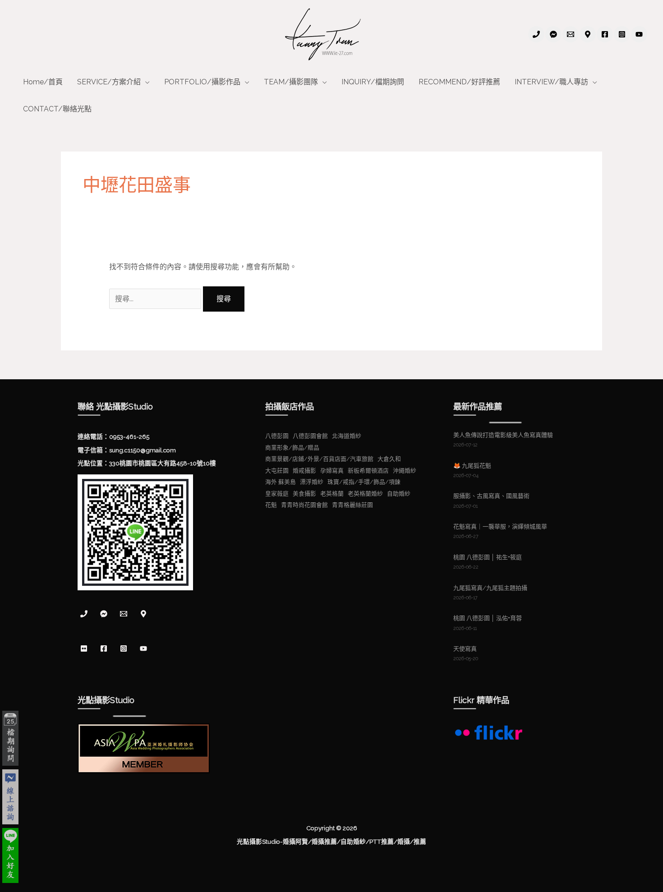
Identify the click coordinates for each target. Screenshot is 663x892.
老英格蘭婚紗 (365, 493)
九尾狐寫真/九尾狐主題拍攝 (490, 587)
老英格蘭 (332, 493)
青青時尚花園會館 (304, 504)
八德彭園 (277, 435)
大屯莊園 (277, 470)
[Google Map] (588, 34)
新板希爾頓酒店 (368, 470)
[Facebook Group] (553, 34)
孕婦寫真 (332, 470)
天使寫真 (465, 648)
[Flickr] (84, 648)
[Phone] (536, 34)
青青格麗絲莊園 (352, 504)
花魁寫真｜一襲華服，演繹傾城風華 (500, 526)
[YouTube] (639, 34)
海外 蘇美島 (280, 481)
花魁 (271, 504)
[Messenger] (103, 613)
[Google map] (143, 613)
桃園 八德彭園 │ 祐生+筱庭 (487, 557)
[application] (145, 82)
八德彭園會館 (310, 435)
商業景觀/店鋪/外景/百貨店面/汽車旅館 (319, 458)
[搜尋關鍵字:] (156, 298)
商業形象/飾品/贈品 (292, 447)
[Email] (570, 34)
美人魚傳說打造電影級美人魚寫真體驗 (503, 435)
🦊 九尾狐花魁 (472, 465)
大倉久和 (389, 458)
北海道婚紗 (346, 435)
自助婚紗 (398, 493)
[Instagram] (622, 34)
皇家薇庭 (277, 493)
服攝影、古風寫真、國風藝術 (491, 495)
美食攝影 (304, 493)
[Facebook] (605, 34)
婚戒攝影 (304, 470)
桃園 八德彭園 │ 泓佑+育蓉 (487, 618)
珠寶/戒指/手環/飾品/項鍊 (364, 481)
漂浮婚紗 (311, 481)
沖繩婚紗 (404, 470)
